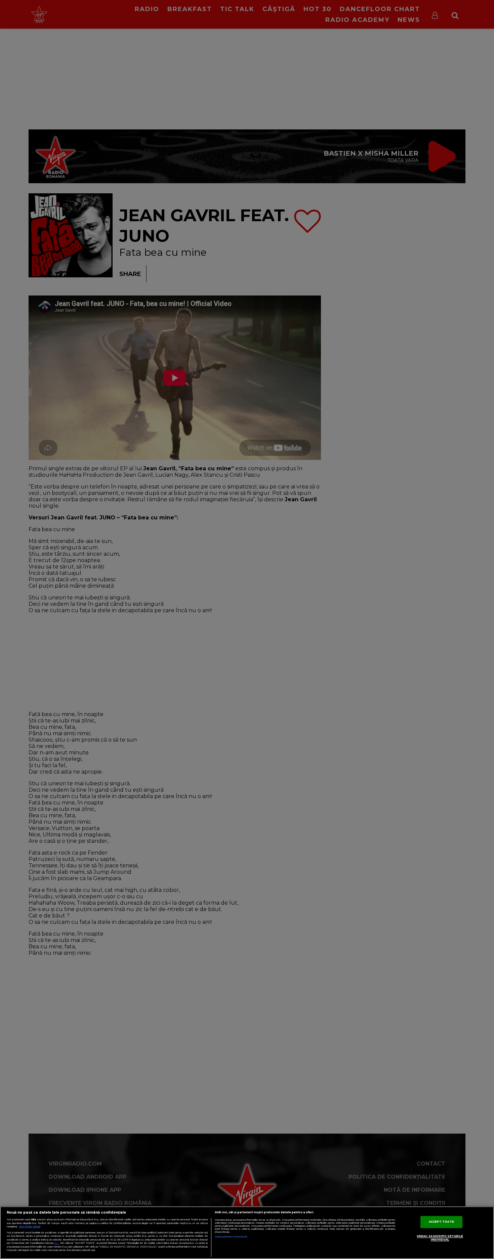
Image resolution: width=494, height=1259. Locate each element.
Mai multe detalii (29, 1226)
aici (56, 1243)
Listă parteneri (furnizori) (231, 1236)
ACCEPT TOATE (441, 1222)
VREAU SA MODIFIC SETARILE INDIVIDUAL (440, 1238)
